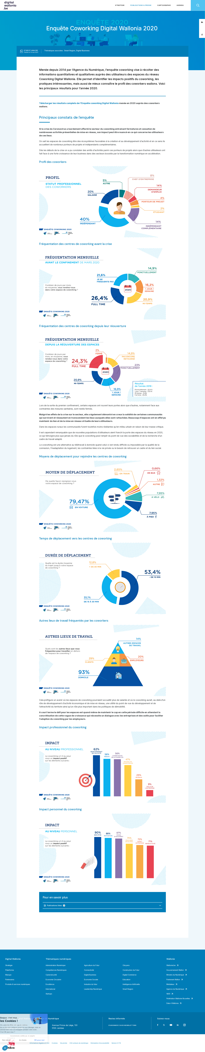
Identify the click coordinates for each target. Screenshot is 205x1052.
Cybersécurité (51, 975)
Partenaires (9, 980)
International (50, 989)
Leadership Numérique (93, 989)
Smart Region (69, 51)
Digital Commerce (129, 975)
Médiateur (170, 984)
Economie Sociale (91, 980)
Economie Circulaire (53, 980)
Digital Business (83, 51)
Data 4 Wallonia (172, 1003)
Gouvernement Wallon (175, 970)
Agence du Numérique (175, 989)
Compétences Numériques (56, 970)
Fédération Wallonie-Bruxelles (178, 998)
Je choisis (27, 1040)
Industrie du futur (90, 984)
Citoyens (126, 965)
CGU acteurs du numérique (79, 1043)
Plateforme (9, 970)
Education (126, 980)
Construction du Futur (131, 970)
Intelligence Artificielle (131, 984)
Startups (49, 994)
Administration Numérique (55, 965)
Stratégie (119, 5)
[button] (5, 1048)
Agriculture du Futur (91, 965)
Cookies (55, 1043)
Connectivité (89, 970)
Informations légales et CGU (39, 1043)
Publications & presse (140, 5)
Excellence (50, 984)
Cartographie (164, 5)
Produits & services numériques (17, 984)
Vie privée (63, 1043)
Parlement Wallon (173, 980)
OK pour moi (44, 1040)
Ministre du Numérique (175, 975)
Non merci (10, 1040)
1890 (168, 994)
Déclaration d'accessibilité (100, 1043)
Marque (8, 975)
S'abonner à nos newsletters (122, 1025)
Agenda (180, 5)
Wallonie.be (171, 965)
